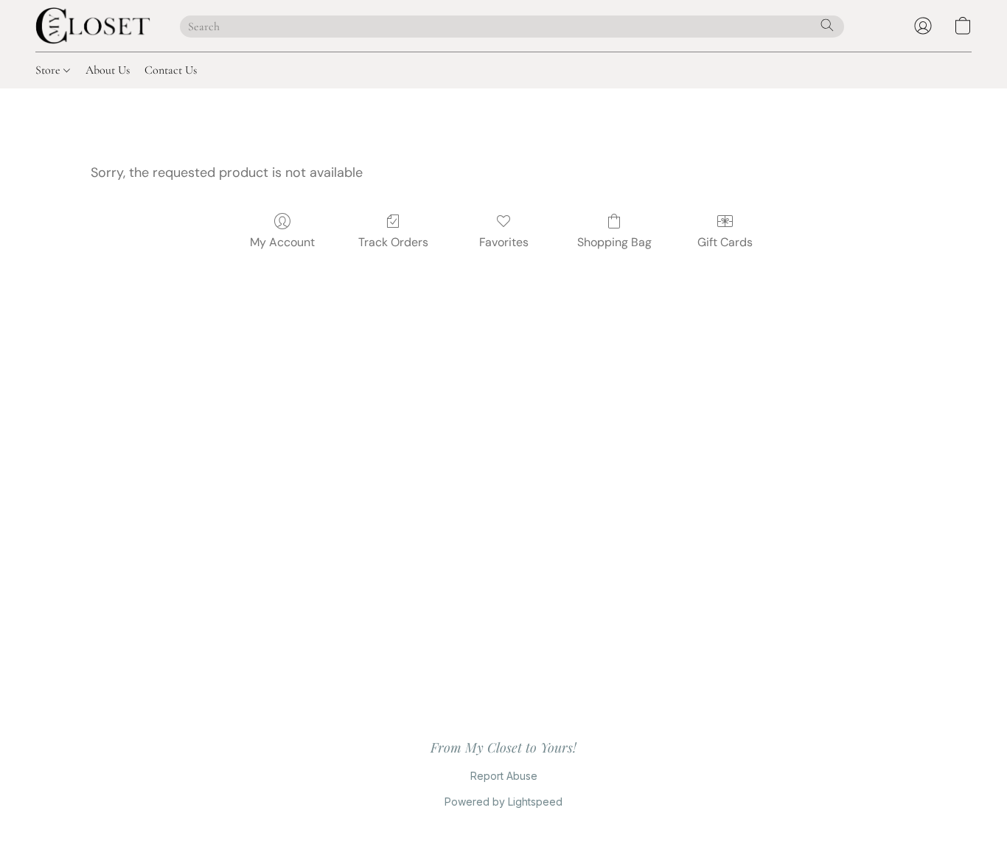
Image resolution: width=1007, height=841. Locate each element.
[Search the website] (827, 25)
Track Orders (393, 242)
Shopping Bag (614, 242)
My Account (282, 242)
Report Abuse (503, 776)
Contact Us (170, 70)
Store (49, 70)
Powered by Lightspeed (503, 801)
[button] (92, 25)
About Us (108, 70)
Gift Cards (725, 242)
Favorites (504, 242)
